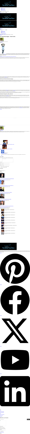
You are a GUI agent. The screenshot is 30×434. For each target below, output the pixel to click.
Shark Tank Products (2, 412)
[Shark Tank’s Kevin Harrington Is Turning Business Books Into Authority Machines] (2, 177)
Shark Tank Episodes (2, 411)
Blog (0, 413)
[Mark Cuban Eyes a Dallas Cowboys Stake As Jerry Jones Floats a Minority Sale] (2, 184)
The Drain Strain (20, 107)
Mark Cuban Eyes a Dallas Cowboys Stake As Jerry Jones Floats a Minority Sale (6, 185)
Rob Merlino (2, 130)
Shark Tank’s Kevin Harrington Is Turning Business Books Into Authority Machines (7, 178)
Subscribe (28, 419)
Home (0, 410)
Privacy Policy (1, 415)
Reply (1, 155)
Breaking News (1, 186)
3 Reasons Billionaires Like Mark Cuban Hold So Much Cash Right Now (6, 192)
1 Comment (3, 149)
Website (0, 165)
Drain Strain (14, 90)
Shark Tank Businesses (2, 414)
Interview (1, 200)
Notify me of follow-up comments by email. (5, 166)
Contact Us (1, 416)
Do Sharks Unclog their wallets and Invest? (12, 56)
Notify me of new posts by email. (4, 167)
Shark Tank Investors (5, 186)
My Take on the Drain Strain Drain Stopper (4, 56)
